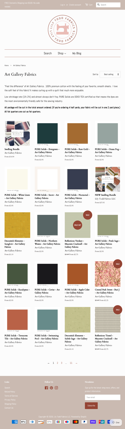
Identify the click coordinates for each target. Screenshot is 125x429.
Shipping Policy (10, 404)
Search (48, 53)
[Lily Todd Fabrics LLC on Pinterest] (51, 388)
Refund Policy (10, 391)
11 (71, 362)
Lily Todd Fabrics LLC (62, 416)
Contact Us (9, 408)
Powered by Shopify (78, 416)
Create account (75, 4)
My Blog (76, 53)
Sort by (95, 74)
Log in (62, 4)
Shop (61, 53)
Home (7, 65)
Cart (91, 4)
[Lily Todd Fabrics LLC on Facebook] (46, 388)
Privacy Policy (10, 399)
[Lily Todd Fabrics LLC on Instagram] (56, 388)
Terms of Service (11, 396)
